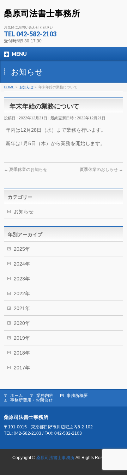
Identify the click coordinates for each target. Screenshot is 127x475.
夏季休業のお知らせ (25, 169)
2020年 (22, 323)
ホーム (16, 395)
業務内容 (44, 395)
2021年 (22, 308)
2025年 (22, 249)
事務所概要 (77, 395)
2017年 (22, 367)
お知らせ (24, 211)
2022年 (22, 293)
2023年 (22, 278)
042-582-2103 (36, 34)
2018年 (22, 353)
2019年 (22, 338)
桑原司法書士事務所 (42, 13)
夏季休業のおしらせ (101, 169)
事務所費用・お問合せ (31, 400)
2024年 (22, 264)
